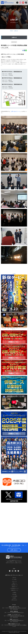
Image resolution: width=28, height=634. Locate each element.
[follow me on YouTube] (15, 571)
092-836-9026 (15, 621)
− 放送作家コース (14, 584)
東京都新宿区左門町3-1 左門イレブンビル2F (17, 607)
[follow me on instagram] (12, 571)
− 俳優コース (14, 583)
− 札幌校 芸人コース (14, 590)
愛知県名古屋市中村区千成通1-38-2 (17, 615)
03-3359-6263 (15, 609)
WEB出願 (14, 594)
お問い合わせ (14, 550)
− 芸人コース (14, 581)
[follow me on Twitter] (9, 571)
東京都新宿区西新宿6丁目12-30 (17, 612)
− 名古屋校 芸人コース (14, 588)
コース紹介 (14, 579)
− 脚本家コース (14, 586)
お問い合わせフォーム (15, 111)
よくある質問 (14, 596)
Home (11, 30)
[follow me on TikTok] (18, 571)
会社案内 (14, 598)
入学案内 (14, 592)
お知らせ (16, 30)
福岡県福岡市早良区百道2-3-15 (17, 620)
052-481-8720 (15, 617)
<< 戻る (14, 273)
